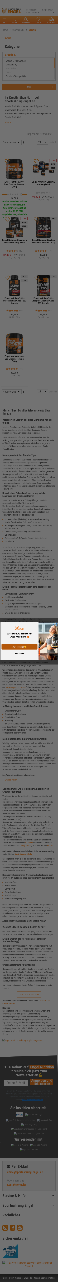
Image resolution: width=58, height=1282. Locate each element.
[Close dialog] (55, 624)
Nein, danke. (19, 653)
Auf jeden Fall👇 (19, 647)
